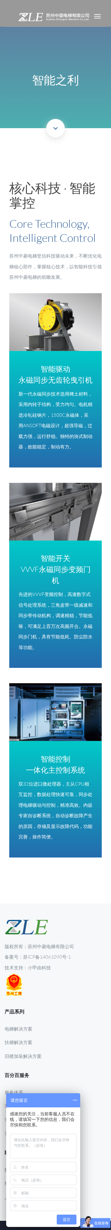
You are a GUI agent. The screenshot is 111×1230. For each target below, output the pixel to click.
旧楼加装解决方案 (23, 1056)
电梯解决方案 (18, 1028)
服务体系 (14, 1092)
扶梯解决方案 (18, 1042)
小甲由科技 (39, 967)
